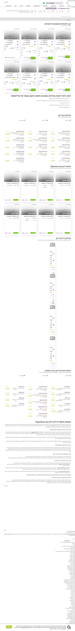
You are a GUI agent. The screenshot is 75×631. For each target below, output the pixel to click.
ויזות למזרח (73, 590)
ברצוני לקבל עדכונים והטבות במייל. (67, 542)
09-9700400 (50, 3)
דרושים (73, 609)
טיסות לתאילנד (72, 556)
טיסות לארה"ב (72, 578)
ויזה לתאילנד (72, 594)
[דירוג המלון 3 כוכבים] (67, 152)
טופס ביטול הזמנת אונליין (70, 608)
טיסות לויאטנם (72, 559)
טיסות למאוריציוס (72, 569)
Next (5, 530)
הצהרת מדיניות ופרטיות (70, 624)
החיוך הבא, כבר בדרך (69, 532)
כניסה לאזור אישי (59, 3)
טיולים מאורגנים (36, 6)
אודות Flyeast (72, 622)
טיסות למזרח (72, 552)
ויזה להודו (73, 595)
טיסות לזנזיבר (72, 572)
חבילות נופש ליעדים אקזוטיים (69, 580)
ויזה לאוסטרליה (72, 600)
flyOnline (45, 6)
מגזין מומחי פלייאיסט (71, 611)
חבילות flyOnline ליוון (63, 8)
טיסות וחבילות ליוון (64, 16)
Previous (6, 485)
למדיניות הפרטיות (25, 627)
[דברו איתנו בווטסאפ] (44, 3)
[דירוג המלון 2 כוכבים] (67, 146)
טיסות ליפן (73, 564)
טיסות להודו (73, 558)
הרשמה (73, 543)
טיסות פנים (61, 6)
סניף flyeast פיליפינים (71, 618)
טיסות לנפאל (72, 563)
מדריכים (21, 6)
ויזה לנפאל (73, 599)
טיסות (69, 6)
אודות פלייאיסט (72, 612)
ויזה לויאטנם (72, 596)
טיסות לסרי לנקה (72, 561)
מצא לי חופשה (32, 11)
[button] (62, 11)
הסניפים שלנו (8, 6)
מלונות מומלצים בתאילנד (70, 589)
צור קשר (73, 605)
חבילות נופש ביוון (72, 587)
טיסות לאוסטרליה (71, 573)
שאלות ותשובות (72, 607)
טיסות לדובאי (72, 574)
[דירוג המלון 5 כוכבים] (67, 132)
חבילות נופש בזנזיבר (71, 585)
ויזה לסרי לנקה (72, 598)
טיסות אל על (72, 577)
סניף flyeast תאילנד (71, 617)
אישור (9, 626)
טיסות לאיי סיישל (72, 570)
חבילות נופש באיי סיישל (70, 583)
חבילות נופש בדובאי (71, 586)
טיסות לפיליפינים (72, 560)
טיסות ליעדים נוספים (71, 565)
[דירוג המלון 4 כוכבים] (67, 139)
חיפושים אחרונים (67, 3)
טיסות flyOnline (51, 8)
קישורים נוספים (72, 621)
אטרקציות (28, 6)
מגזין (15, 6)
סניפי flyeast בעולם (71, 613)
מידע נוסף (73, 602)
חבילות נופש (53, 6)
